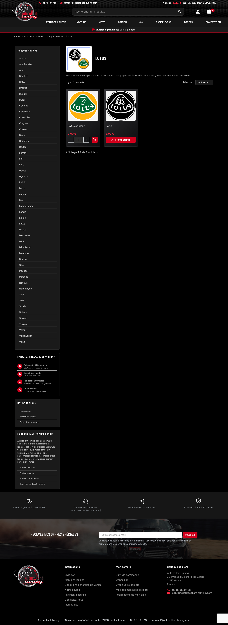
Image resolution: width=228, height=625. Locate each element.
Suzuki (23, 318)
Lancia (22, 212)
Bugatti (23, 94)
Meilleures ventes (28, 416)
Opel (21, 265)
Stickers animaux (28, 473)
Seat (21, 300)
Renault (23, 282)
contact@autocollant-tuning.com (192, 593)
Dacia (22, 135)
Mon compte (123, 566)
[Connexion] (198, 11)
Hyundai (23, 176)
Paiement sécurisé (75, 594)
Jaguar (23, 194)
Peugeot (23, 270)
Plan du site (71, 604)
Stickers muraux (27, 467)
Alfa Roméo (25, 64)
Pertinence (202, 82)
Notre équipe (72, 589)
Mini (21, 241)
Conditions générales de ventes (83, 584)
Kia (21, 200)
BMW (22, 82)
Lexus (22, 217)
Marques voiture (28, 50)
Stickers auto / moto (29, 478)
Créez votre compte (127, 584)
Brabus (23, 87)
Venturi (23, 330)
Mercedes (24, 235)
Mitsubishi (25, 247)
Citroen (23, 129)
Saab (22, 294)
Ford (21, 164)
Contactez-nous (74, 599)
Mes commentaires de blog (132, 589)
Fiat (21, 158)
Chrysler (24, 123)
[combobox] (128, 12)
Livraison (70, 574)
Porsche (23, 276)
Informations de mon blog (131, 594)
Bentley (23, 76)
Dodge (23, 147)
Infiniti (22, 182)
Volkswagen (25, 335)
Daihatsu (24, 141)
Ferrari (23, 152)
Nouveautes (25, 411)
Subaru (23, 312)
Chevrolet (24, 117)
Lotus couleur (76, 125)
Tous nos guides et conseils (32, 484)
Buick (22, 99)
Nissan (23, 259)
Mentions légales (74, 579)
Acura (22, 58)
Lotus (22, 223)
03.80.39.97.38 (181, 590)
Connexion (122, 579)
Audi (21, 70)
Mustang (24, 253)
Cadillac (23, 105)
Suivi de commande (127, 574)
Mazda (22, 229)
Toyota (23, 324)
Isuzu (22, 188)
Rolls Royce (25, 288)
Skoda (22, 306)
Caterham (24, 111)
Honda (22, 170)
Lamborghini (26, 206)
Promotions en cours (29, 422)
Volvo (22, 342)
